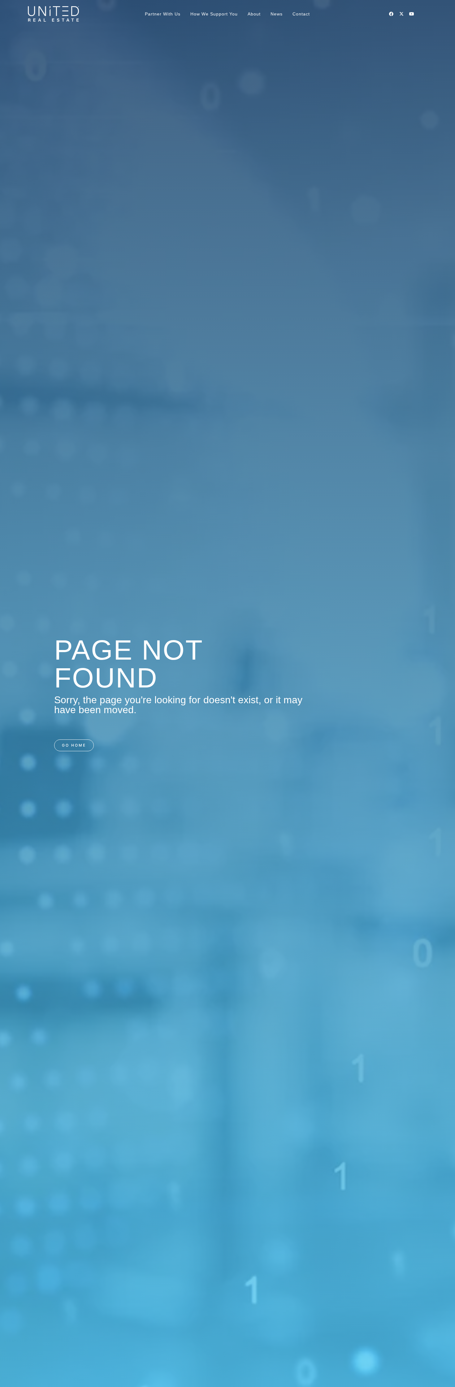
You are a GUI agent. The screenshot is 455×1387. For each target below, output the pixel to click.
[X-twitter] (401, 14)
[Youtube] (411, 14)
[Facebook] (391, 14)
